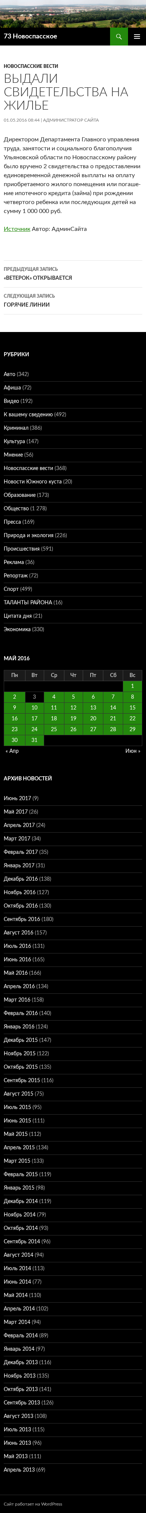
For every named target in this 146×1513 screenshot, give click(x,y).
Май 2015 (16, 1134)
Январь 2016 (19, 1027)
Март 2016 (17, 1000)
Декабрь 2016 (21, 879)
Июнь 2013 (17, 1443)
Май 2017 (16, 812)
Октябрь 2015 (21, 1067)
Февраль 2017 (21, 852)
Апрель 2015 (19, 1147)
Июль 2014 (17, 1268)
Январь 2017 (19, 865)
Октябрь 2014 (21, 1228)
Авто (9, 374)
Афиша (12, 388)
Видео (11, 401)
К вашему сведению (28, 414)
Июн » (132, 751)
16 (15, 718)
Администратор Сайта (71, 120)
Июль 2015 (17, 1107)
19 (73, 718)
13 (93, 708)
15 (133, 708)
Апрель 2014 (19, 1309)
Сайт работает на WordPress (33, 1504)
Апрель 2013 (19, 1470)
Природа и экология (29, 535)
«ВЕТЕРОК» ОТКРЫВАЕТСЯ (38, 274)
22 (133, 718)
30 (15, 740)
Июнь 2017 (17, 798)
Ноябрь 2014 (20, 1215)
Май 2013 (16, 1456)
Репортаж (16, 576)
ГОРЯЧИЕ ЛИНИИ (29, 301)
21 (113, 718)
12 (73, 708)
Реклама (14, 562)
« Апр (12, 751)
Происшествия (22, 549)
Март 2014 (17, 1322)
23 (15, 729)
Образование (20, 495)
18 (54, 718)
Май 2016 (16, 973)
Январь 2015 (19, 1188)
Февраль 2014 (21, 1335)
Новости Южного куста (33, 482)
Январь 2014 (19, 1349)
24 (34, 729)
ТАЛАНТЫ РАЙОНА (28, 602)
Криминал (16, 428)
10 (34, 708)
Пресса (12, 522)
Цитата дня (18, 616)
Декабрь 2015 (21, 1040)
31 (34, 740)
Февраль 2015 (21, 1174)
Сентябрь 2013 (22, 1403)
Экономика (17, 629)
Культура (14, 441)
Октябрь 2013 (21, 1389)
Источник (17, 229)
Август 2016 (18, 933)
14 (113, 708)
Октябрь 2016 (21, 906)
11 (54, 708)
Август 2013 (18, 1416)
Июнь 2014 (17, 1282)
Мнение (13, 455)
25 (54, 729)
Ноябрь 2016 (20, 892)
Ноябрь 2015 (20, 1053)
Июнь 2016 (17, 959)
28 (113, 729)
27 (93, 729)
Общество (16, 508)
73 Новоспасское (30, 36)
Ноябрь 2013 (20, 1376)
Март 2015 (17, 1161)
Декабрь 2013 (21, 1362)
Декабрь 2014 (21, 1201)
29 (133, 729)
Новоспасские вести (31, 66)
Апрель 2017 (19, 825)
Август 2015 (18, 1094)
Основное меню (137, 37)
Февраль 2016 (21, 1013)
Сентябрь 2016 (22, 919)
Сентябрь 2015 (22, 1080)
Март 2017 (17, 839)
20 (93, 718)
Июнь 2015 (17, 1121)
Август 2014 (18, 1255)
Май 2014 (16, 1295)
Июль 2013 (17, 1429)
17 (34, 718)
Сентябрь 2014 (22, 1241)
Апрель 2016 (19, 986)
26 (73, 729)
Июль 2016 (17, 946)
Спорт (11, 589)
